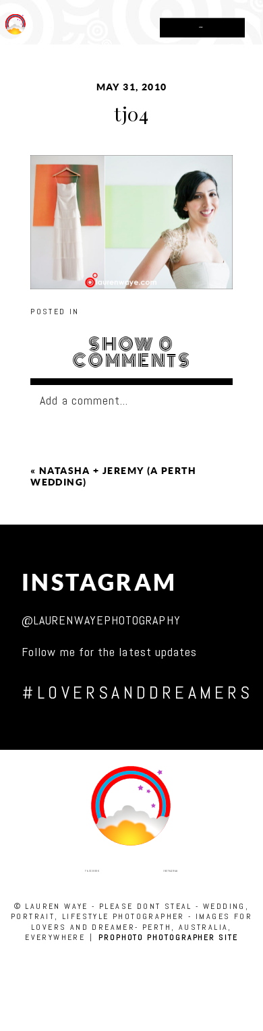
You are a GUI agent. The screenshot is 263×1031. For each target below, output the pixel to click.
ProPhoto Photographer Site (168, 937)
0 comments (131, 353)
